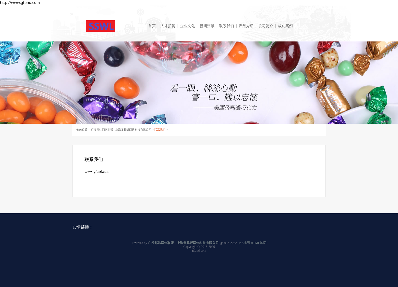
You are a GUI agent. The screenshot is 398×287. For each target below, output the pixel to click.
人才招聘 (168, 26)
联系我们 (226, 26)
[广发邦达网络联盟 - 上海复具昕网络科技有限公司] (113, 26)
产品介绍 (246, 26)
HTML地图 (258, 243)
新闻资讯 (207, 26)
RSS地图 (244, 243)
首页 (152, 26)
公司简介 (265, 26)
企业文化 (187, 26)
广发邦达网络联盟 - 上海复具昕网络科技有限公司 (121, 129)
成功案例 (285, 26)
